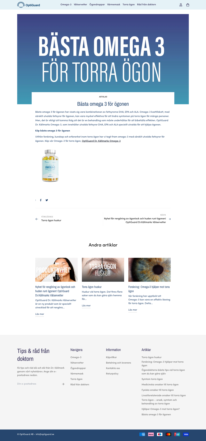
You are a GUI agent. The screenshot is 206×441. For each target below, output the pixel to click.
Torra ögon (129, 4)
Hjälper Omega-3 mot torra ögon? (161, 409)
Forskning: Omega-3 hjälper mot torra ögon (163, 364)
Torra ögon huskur (91, 287)
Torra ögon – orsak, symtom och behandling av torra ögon (159, 402)
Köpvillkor (111, 357)
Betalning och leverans (118, 363)
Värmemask (113, 4)
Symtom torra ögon (152, 379)
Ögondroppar (97, 4)
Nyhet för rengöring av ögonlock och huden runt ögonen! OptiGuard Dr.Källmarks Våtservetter (55, 291)
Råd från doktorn (146, 4)
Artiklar (103, 97)
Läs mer (39, 314)
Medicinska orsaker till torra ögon (160, 385)
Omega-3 (65, 4)
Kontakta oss (113, 368)
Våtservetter (80, 4)
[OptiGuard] (28, 5)
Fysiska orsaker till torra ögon (158, 390)
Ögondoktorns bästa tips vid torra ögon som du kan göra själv (163, 372)
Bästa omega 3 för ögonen (156, 414)
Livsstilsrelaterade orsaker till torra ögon (164, 395)
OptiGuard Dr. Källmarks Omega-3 (101, 141)
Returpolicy (112, 374)
